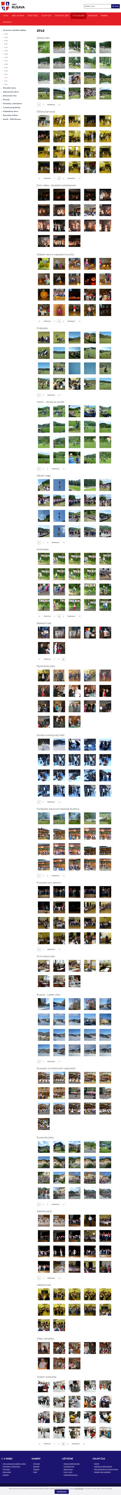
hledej (116, 6)
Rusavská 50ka (69, 1466)
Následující (51, 104)
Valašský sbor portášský (102, 1472)
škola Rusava (68, 1469)
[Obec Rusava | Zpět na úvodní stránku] (5, 6)
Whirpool (36, 1464)
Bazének (36, 1466)
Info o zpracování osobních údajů (14, 1464)
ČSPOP (96, 1464)
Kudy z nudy (68, 1472)
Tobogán (36, 1469)
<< (39, 178)
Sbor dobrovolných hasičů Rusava (106, 1469)
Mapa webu (7, 1472)
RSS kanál (6, 1469)
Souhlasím (61, 1492)
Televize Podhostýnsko (72, 1464)
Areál (35, 1472)
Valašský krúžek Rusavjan (103, 1466)
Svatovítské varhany (71, 1475)
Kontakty (6, 1475)
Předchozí (47, 178)
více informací (78, 1488)
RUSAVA (18, 6)
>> (59, 104)
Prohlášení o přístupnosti (11, 1466)
